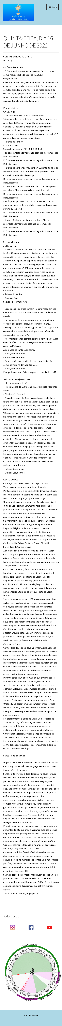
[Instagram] (12, 927)
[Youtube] (49, 927)
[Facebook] (31, 927)
